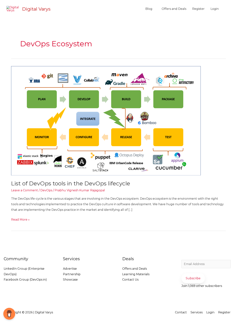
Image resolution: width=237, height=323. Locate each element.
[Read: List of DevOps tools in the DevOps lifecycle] (106, 120)
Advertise (70, 268)
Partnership (72, 274)
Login (215, 9)
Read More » (20, 219)
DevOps (46, 190)
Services (197, 312)
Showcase (70, 279)
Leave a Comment (24, 190)
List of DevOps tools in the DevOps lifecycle (70, 183)
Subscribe (193, 278)
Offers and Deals (174, 9)
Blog (148, 9)
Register (198, 9)
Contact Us (130, 279)
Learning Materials (135, 274)
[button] (226, 9)
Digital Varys (36, 9)
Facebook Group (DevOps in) (25, 279)
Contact (181, 312)
